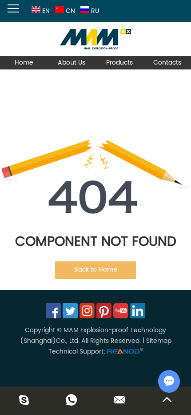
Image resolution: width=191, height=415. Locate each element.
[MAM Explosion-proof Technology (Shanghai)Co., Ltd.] (95, 39)
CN (70, 11)
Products (119, 62)
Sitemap (158, 341)
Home (24, 62)
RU (95, 11)
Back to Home (95, 269)
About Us (71, 62)
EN (46, 11)
